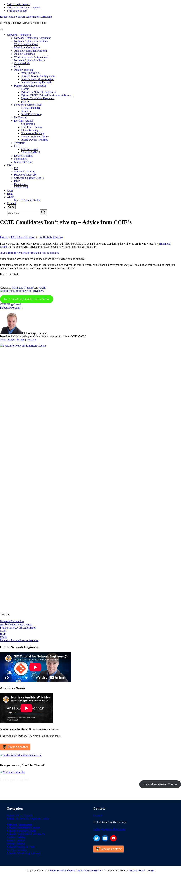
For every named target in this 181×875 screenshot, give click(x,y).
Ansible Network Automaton (16, 624)
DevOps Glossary (17, 849)
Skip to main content (18, 4)
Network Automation (12, 621)
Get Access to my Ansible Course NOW (26, 299)
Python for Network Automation (18, 627)
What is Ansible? (16, 840)
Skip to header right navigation (24, 7)
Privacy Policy (136, 870)
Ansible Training (16, 837)
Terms (151, 870)
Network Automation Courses (160, 784)
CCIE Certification (23, 237)
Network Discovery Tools (21, 830)
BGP (3, 633)
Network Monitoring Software (24, 853)
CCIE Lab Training (51, 237)
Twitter (21, 339)
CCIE (42, 287)
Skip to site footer (17, 10)
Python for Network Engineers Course (28, 818)
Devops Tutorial (16, 843)
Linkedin (32, 339)
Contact (97, 815)
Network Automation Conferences (19, 640)
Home (4, 237)
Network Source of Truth (21, 846)
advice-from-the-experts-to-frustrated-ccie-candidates (29, 252)
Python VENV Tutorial (20, 815)
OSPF (3, 637)
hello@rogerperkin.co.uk (109, 829)
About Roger (7, 339)
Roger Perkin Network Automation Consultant (26, 16)
